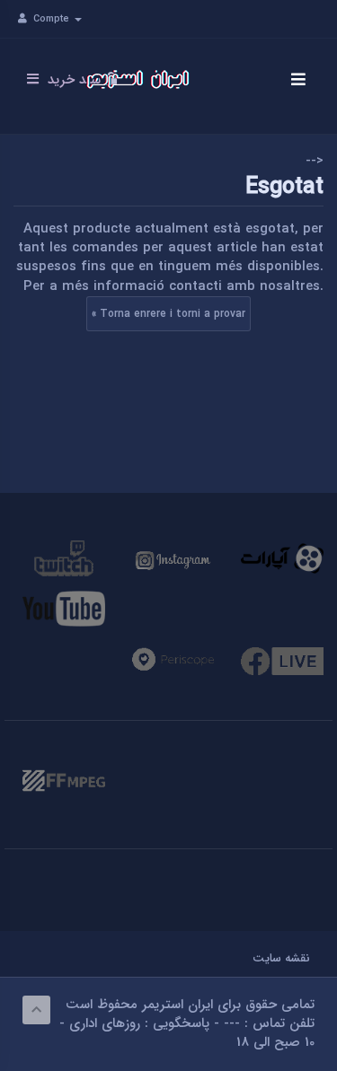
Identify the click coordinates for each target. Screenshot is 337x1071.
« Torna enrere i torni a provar (168, 313)
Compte (54, 19)
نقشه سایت (281, 959)
